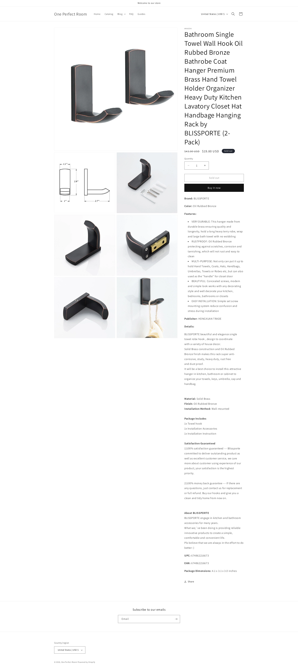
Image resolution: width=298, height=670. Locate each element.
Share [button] (191, 581)
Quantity (188, 158)
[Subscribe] (176, 619)
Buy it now (214, 187)
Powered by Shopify (86, 662)
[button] (121, 14)
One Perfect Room (69, 662)
